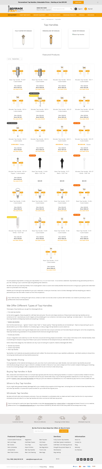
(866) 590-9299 (42, 8)
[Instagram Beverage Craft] (77, 459)
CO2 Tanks (42, 442)
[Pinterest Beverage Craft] (88, 459)
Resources (91, 15)
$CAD (58, 459)
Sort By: (9, 59)
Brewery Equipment (39, 15)
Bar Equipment (12, 15)
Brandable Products (69, 15)
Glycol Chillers (29, 447)
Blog (76, 444)
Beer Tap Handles (30, 450)
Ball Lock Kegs (12, 442)
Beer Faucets (43, 439)
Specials (81, 15)
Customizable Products (14, 439)
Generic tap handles (13, 322)
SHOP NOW (78, 2)
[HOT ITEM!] (84, 131)
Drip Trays (28, 444)
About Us (77, 439)
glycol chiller (61, 403)
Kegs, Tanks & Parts (54, 15)
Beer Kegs (42, 452)
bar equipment (49, 403)
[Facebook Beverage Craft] (84, 459)
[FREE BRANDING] (17, 131)
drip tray (70, 403)
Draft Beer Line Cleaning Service (63, 444)
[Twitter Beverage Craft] (81, 459)
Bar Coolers (11, 444)
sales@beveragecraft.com (27, 405)
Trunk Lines (42, 450)
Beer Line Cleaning (30, 452)
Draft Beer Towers (30, 442)
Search (71, 8)
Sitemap (51, 466)
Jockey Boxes (11, 450)
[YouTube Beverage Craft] (91, 459)
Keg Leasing (57, 452)
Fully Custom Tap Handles (61, 439)
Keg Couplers (43, 444)
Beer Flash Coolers (13, 452)
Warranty (77, 447)
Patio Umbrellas (12, 447)
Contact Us (78, 442)
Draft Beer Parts (25, 15)
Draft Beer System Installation (62, 442)
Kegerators (28, 439)
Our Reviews (78, 450)
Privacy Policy (43, 466)
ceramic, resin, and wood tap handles (22, 378)
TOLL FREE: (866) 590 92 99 (15, 459)
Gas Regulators (43, 447)
